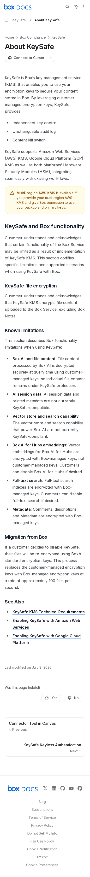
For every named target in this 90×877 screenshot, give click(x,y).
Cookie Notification (42, 849)
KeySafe (58, 37)
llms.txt (42, 857)
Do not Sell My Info (42, 833)
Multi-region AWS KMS (36, 193)
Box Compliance (33, 37)
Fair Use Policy (42, 841)
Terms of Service (42, 817)
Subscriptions (42, 809)
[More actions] (83, 6)
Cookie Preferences (42, 865)
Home (9, 37)
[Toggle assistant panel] (76, 7)
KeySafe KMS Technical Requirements (48, 611)
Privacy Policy (42, 825)
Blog (42, 802)
